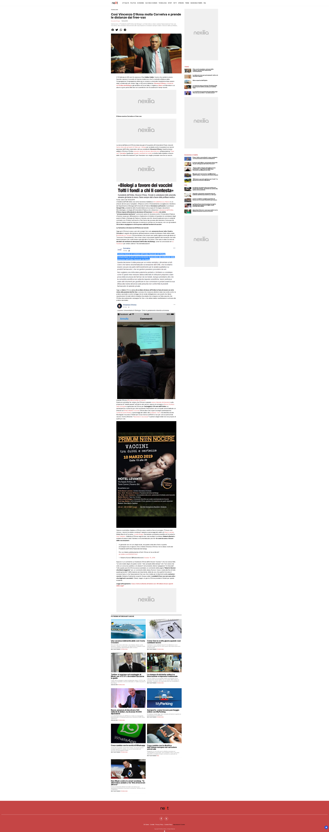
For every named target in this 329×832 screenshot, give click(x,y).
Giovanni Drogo (115, 21)
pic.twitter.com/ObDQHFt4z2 (128, 554)
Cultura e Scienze (151, 3)
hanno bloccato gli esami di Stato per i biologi (131, 147)
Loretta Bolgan (138, 534)
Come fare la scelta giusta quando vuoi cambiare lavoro (164, 642)
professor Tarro (155, 412)
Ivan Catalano (120, 536)
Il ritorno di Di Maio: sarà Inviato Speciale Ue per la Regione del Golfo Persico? (205, 163)
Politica (133, 3)
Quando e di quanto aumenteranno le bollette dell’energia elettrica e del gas (204, 194)
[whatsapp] (121, 31)
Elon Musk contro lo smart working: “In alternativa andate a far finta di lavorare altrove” (128, 782)
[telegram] (125, 31)
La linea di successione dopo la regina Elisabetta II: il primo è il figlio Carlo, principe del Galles (204, 205)
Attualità (125, 3)
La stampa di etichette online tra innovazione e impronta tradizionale (162, 675)
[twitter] (116, 31)
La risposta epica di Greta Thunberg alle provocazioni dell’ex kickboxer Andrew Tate (205, 86)
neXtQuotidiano (115, 649)
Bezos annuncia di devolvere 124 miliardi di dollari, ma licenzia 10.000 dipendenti (126, 712)
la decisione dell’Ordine (165, 210)
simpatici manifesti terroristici (142, 153)
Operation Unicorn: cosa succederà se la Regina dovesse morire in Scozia (205, 211)
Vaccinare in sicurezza (140, 417)
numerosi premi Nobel (123, 412)
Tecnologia (163, 3)
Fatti (175, 3)
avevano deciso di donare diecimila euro (146, 151)
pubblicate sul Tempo (124, 235)
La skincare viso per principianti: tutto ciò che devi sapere (205, 76)
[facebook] (112, 31)
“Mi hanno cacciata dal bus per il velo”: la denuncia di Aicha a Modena (205, 180)
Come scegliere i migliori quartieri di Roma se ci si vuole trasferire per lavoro (205, 199)
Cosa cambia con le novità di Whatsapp (128, 745)
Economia (140, 3)
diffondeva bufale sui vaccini (136, 400)
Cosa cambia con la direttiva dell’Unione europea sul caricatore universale (162, 747)
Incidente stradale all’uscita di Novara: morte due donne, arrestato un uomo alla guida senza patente (205, 188)
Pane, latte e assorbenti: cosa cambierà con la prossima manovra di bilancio (205, 158)
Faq (205, 3)
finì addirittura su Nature (162, 202)
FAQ (158, 755)
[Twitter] (165, 817)
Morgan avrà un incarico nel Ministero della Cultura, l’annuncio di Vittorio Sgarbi (205, 174)
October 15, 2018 (149, 557)
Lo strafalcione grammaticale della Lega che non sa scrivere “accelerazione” (205, 92)
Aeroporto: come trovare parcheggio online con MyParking (163, 711)
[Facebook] (160, 817)
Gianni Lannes (169, 532)
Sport (170, 3)
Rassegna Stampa (196, 3)
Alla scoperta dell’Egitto (200, 80)
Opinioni (181, 3)
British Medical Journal (131, 410)
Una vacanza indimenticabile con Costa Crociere (128, 642)
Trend (187, 3)
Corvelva (155, 212)
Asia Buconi (114, 684)
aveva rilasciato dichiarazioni (161, 402)
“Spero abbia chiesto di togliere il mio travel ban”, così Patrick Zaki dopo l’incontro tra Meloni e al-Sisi (204, 169)
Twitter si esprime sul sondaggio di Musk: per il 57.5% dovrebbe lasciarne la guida (127, 676)
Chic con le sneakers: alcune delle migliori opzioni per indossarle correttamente (203, 70)
